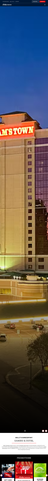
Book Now (42, 1)
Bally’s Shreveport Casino (7, 445)
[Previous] (1, 475)
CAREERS (17, 1)
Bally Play (12, 1)
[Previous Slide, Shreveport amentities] (43, 431)
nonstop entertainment (14, 446)
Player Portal (35, 1)
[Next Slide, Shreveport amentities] (46, 431)
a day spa (13, 448)
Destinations (6, 1)
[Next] (47, 475)
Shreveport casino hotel (24, 445)
